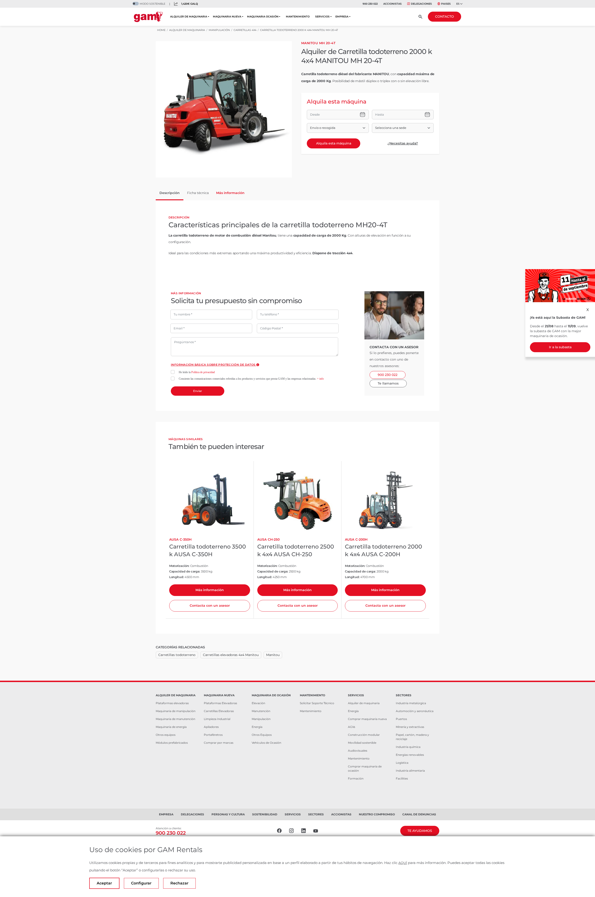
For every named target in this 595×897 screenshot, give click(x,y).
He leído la (197, 372)
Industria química (408, 747)
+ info (320, 378)
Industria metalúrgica (411, 703)
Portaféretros (213, 734)
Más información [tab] (230, 193)
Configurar (141, 883)
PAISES (446, 3)
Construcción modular (364, 734)
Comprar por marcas (218, 742)
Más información (209, 590)
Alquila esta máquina (333, 143)
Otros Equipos (262, 734)
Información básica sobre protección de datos (213, 364)
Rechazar (179, 883)
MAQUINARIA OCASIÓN (262, 16)
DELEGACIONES (421, 3)
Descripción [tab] (169, 193)
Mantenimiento (310, 711)
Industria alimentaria (410, 770)
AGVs (351, 727)
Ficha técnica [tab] (198, 193)
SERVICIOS (322, 16)
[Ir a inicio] (148, 17)
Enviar (197, 391)
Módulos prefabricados (172, 742)
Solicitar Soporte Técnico (317, 703)
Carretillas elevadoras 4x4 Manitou (231, 655)
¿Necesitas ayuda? (402, 143)
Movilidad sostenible (362, 742)
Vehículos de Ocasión (266, 742)
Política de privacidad (203, 372)
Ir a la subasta (560, 347)
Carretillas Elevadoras (219, 711)
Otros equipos (165, 734)
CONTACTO (444, 16)
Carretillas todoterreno (176, 655)
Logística (402, 762)
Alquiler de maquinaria (364, 703)
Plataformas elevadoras (172, 703)
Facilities (402, 778)
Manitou (273, 655)
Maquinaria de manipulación (175, 711)
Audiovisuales (357, 750)
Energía (257, 727)
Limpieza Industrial (217, 719)
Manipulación (261, 719)
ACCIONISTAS (392, 3)
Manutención (261, 711)
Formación (356, 778)
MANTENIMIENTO (298, 16)
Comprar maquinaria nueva (367, 719)
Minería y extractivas (410, 727)
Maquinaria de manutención (175, 719)
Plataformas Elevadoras (220, 703)
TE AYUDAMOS (419, 831)
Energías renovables (410, 754)
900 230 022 (370, 3)
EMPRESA (341, 16)
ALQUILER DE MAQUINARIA (188, 16)
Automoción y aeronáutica (414, 711)
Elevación (258, 703)
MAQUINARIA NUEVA (227, 16)
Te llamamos (388, 383)
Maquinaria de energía (171, 727)
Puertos (401, 719)
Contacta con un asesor (210, 605)
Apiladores (211, 727)
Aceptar (104, 883)
